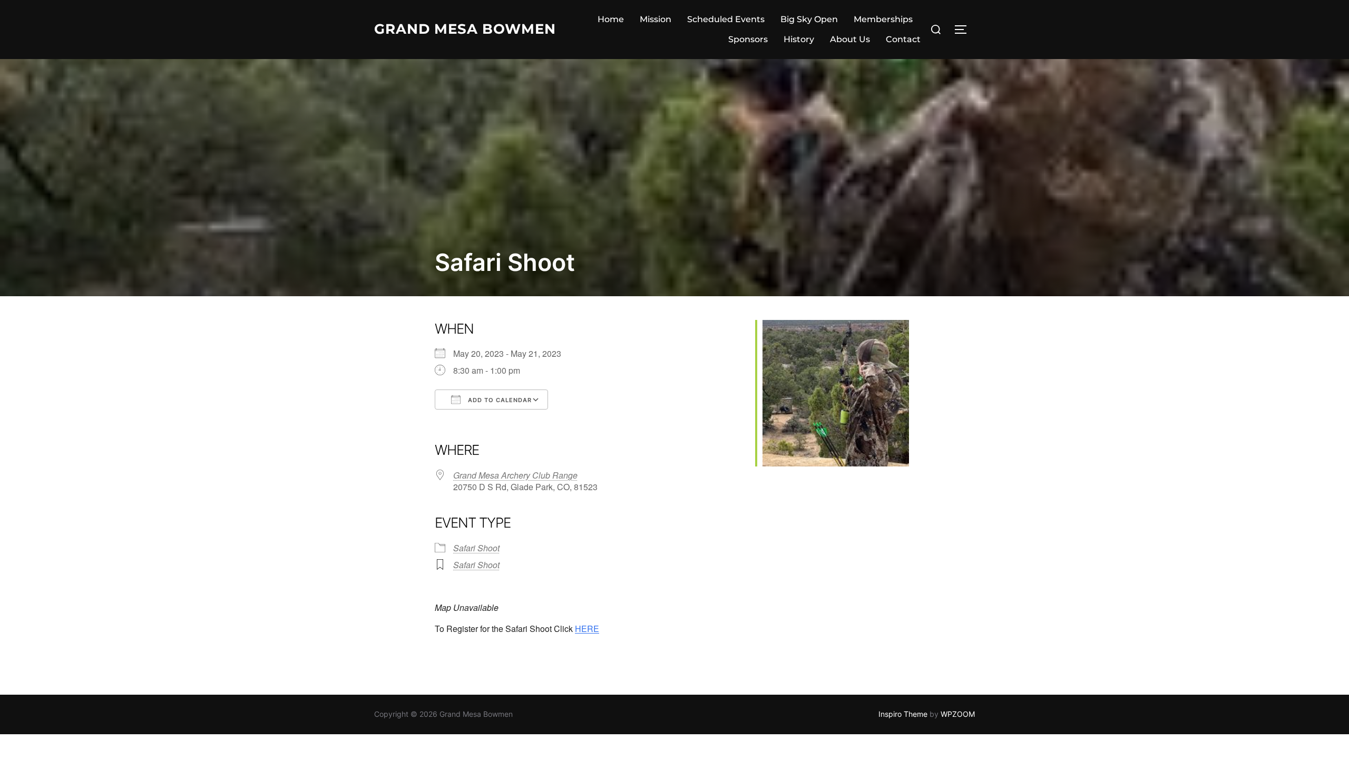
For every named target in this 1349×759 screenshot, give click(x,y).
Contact (903, 39)
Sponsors (748, 39)
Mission (655, 19)
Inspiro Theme (902, 713)
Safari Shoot (476, 548)
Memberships (883, 19)
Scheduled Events (726, 19)
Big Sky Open (809, 19)
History (799, 39)
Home (611, 19)
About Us (850, 39)
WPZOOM (958, 713)
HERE (587, 628)
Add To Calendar (499, 400)
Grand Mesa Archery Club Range (515, 475)
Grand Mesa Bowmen (465, 29)
